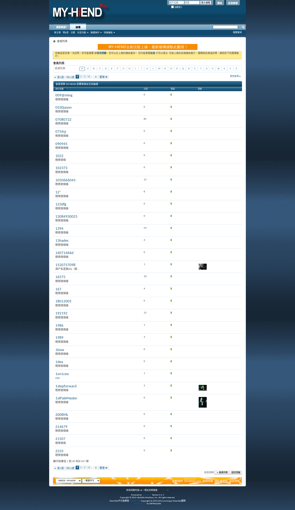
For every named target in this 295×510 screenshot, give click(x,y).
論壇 (78, 27)
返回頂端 (235, 473)
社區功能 (81, 32)
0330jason (63, 108)
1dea (59, 362)
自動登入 (178, 7)
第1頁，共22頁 (65, 77)
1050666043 (65, 180)
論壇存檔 (207, 481)
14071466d (64, 253)
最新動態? (61, 27)
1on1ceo (62, 374)
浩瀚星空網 (134, 501)
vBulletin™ (147, 495)
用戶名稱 (59, 89)
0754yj (60, 132)
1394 (59, 229)
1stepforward (65, 386)
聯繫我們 (177, 481)
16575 (60, 277)
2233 (59, 451)
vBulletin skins (139, 504)
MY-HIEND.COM (192, 481)
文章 (146, 89)
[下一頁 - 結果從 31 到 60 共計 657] (95, 77)
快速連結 (108, 32)
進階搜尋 (237, 32)
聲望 (173, 89)
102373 (61, 168)
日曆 (73, 32)
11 (88, 76)
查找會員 (234, 76)
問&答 (66, 32)
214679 (61, 427)
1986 (59, 326)
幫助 (219, 3)
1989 (59, 338)
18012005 (63, 301)
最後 (102, 77)
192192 (61, 313)
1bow (59, 350)
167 (58, 289)
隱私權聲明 (221, 481)
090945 (61, 144)
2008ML (61, 415)
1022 (59, 156)
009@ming (63, 95)
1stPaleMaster (66, 398)
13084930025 (66, 217)
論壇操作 (95, 32)
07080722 (63, 120)
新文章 (57, 32)
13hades (61, 241)
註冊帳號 (233, 3)
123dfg (60, 204)
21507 (60, 439)
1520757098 (65, 265)
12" (58, 192)
